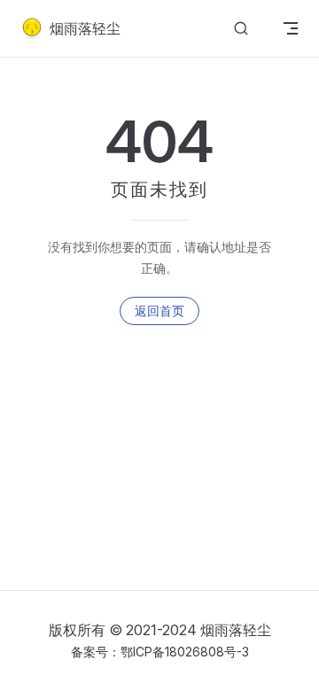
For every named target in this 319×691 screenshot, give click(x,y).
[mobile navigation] (290, 28)
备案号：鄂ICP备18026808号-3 (160, 651)
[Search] (241, 28)
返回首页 (159, 310)
